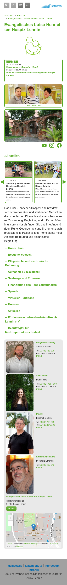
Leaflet (10, 543)
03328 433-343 (47, 465)
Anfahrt (11, 508)
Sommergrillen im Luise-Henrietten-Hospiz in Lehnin (18, 186)
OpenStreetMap (30, 543)
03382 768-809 (47, 351)
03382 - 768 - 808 (48, 384)
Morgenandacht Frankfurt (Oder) (22, 67)
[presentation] (6, 186)
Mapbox (19, 546)
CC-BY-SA (53, 543)
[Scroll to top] (59, 577)
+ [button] (11, 518)
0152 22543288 (47, 425)
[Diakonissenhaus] (48, 6)
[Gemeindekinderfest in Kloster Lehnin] (48, 169)
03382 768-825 (47, 422)
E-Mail (39, 356)
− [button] (11, 523)
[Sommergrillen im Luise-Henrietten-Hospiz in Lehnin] (18, 169)
